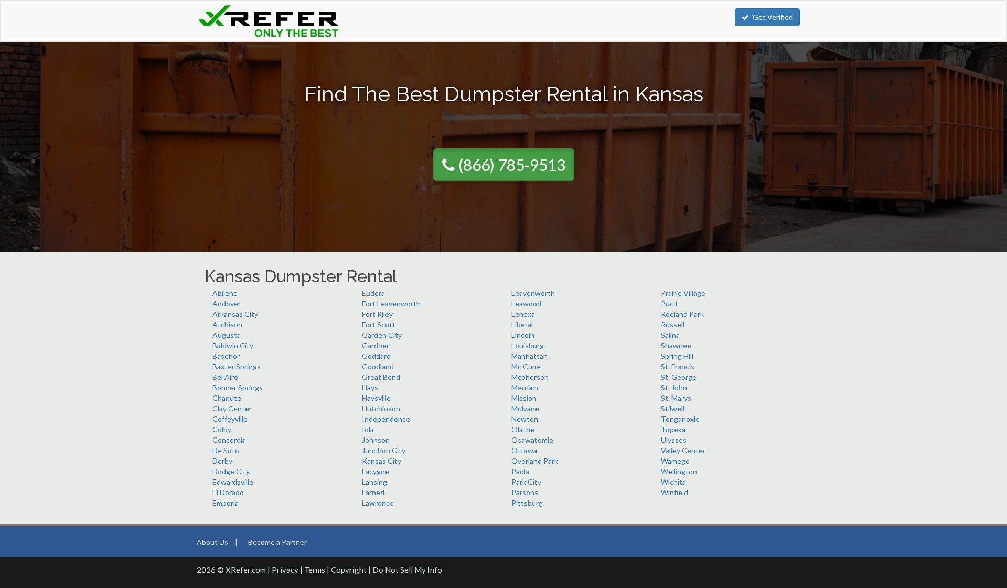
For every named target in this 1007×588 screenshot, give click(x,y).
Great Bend (381, 376)
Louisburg (527, 345)
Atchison (227, 324)
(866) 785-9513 (511, 164)
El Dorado (228, 492)
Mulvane (525, 408)
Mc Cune (526, 366)
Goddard (376, 355)
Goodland (378, 366)
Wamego (675, 460)
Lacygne (375, 471)
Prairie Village (683, 292)
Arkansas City (235, 313)
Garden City (382, 334)
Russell (672, 324)
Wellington (679, 471)
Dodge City (231, 471)
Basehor (226, 355)
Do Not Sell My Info (407, 569)
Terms (314, 569)
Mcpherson (530, 376)
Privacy (285, 569)
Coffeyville (230, 418)
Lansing (374, 481)
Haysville (376, 397)
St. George (679, 376)
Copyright (349, 569)
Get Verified (773, 17)
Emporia (225, 502)
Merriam (524, 387)
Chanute (226, 397)
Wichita (673, 481)
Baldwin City (232, 345)
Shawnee (676, 345)
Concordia (229, 439)
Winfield (674, 492)
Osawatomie (532, 439)
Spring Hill (677, 355)
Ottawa (524, 450)
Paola (520, 471)
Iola (368, 429)
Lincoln (522, 334)
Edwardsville (232, 481)
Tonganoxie (680, 418)
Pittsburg (527, 502)
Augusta (226, 334)
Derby (222, 460)
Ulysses (674, 439)
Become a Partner (277, 542)
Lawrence (378, 502)
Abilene (225, 292)
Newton (524, 418)
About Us (212, 542)
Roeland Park (682, 313)
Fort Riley (377, 313)
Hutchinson (381, 408)
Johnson (376, 439)
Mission (524, 397)
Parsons (524, 492)
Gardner (375, 345)
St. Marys (676, 397)
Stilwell (672, 408)
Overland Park (534, 460)
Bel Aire (225, 376)
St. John (674, 387)
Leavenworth (533, 292)
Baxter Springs (236, 366)
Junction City (383, 450)
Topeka (673, 429)
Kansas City (381, 460)
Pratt (669, 303)
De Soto (225, 450)
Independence (386, 418)
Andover (226, 303)
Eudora (373, 292)
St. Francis (677, 366)
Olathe (522, 429)
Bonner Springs (237, 387)
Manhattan (529, 355)
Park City (526, 481)
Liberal (522, 324)
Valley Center (683, 450)
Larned (373, 492)
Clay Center (232, 408)
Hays (370, 387)
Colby (221, 429)
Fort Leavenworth (391, 303)
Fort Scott (378, 324)
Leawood (526, 303)
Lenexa (523, 313)
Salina (670, 334)
